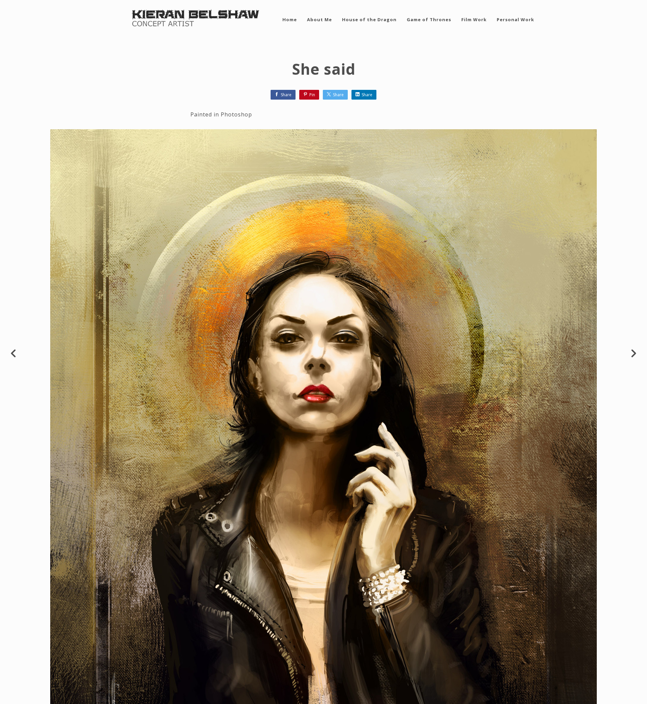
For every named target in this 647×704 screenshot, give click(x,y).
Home (289, 19)
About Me (319, 19)
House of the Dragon (369, 19)
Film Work (474, 19)
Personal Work (515, 19)
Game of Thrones (429, 19)
